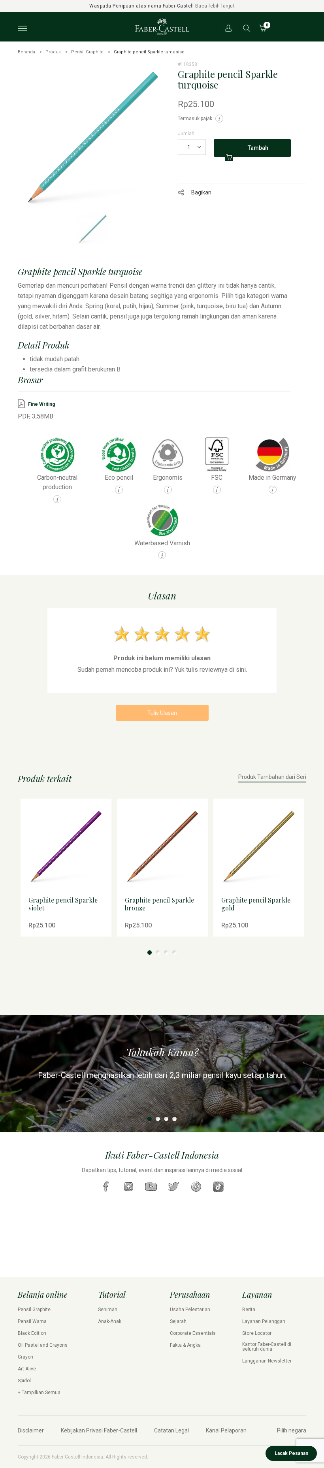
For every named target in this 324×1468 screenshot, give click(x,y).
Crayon (25, 1357)
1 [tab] (149, 952)
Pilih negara (291, 1430)
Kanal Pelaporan (226, 1430)
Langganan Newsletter (267, 1361)
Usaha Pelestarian (190, 1309)
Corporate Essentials (193, 1333)
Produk (53, 52)
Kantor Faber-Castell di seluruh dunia (266, 1346)
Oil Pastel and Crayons (43, 1345)
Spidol (24, 1380)
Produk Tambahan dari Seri (272, 777)
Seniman (107, 1309)
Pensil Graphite (87, 52)
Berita (248, 1309)
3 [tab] (166, 952)
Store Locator (256, 1333)
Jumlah (186, 133)
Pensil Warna (32, 1321)
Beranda (26, 52)
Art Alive (27, 1368)
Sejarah (178, 1321)
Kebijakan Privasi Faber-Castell (99, 1430)
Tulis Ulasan (162, 713)
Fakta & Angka (185, 1345)
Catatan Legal (171, 1430)
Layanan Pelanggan (263, 1321)
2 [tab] (158, 952)
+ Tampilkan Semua (39, 1392)
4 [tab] (174, 952)
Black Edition (32, 1333)
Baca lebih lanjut (215, 6)
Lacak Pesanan (291, 1453)
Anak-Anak (109, 1321)
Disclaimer (31, 1430)
